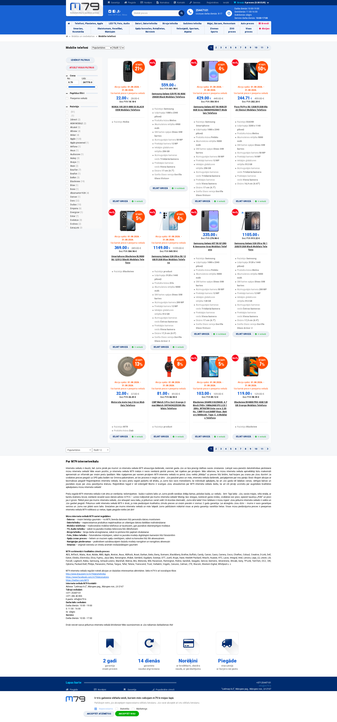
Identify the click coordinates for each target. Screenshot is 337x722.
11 (262, 47)
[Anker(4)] (67, 135)
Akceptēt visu (127, 714)
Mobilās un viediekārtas (83, 36)
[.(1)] (67, 116)
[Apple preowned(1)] (67, 143)
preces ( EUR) (251, 2)
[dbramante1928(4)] (67, 193)
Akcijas (265, 28)
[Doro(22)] (67, 201)
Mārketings (141, 709)
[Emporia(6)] (67, 209)
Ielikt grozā (128, 201)
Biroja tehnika (170, 23)
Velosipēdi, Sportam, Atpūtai (188, 30)
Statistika (124, 709)
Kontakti (181, 2)
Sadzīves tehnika (192, 23)
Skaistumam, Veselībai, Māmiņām (110, 30)
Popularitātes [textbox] (73, 450)
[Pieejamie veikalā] (67, 99)
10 (256, 47)
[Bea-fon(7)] (67, 170)
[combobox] (158, 13)
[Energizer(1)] (67, 213)
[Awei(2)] (67, 166)
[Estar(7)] (67, 216)
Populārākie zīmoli (165, 689)
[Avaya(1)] (67, 162)
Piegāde (132, 2)
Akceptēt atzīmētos (99, 714)
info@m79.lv (265, 686)
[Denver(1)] (67, 197)
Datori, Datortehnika (146, 23)
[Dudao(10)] (67, 205)
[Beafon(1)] (67, 174)
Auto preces (247, 23)
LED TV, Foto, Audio (119, 23)
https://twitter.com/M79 (77, 580)
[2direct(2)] (67, 120)
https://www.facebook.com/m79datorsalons (87, 577)
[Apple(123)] (67, 139)
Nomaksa (164, 2)
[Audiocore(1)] (67, 155)
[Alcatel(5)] (67, 128)
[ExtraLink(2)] (67, 228)
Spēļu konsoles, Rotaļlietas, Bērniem (150, 30)
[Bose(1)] (67, 189)
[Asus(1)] (67, 151)
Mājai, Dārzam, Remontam (221, 23)
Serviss (196, 2)
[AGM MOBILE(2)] (67, 124)
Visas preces (248, 30)
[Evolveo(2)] (67, 224)
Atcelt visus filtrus (82, 67)
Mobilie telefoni (107, 36)
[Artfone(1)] (67, 147)
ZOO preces (232, 30)
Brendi (265, 23)
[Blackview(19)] (67, 182)
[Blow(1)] (67, 186)
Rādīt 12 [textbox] (98, 450)
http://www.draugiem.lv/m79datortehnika (86, 574)
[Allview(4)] (67, 131)
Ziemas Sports (214, 30)
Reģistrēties (213, 2)
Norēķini (148, 2)
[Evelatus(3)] (67, 220)
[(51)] (67, 112)
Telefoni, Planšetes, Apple (89, 23)
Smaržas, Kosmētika (78, 30)
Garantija (115, 2)
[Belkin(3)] (67, 178)
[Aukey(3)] (67, 159)
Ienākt (226, 2)
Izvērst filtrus (80, 60)
